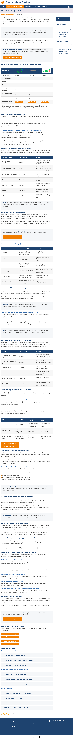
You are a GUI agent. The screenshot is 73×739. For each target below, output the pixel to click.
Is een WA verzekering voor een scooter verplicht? (18, 660)
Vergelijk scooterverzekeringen (12, 237)
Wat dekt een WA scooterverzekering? (15, 665)
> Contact (3, 728)
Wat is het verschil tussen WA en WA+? (15, 703)
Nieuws (39, 6)
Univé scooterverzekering (65, 29)
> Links (2, 730)
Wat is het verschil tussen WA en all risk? (16, 708)
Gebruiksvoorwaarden (44, 737)
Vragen (34, 6)
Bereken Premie (19, 101)
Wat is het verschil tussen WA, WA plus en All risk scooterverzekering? (65, 45)
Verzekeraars (27, 6)
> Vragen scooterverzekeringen (8, 723)
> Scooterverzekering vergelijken (32, 723)
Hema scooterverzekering (65, 38)
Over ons (44, 6)
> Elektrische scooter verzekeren (32, 728)
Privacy (50, 737)
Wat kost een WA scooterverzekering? (15, 674)
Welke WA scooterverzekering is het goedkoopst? (18, 679)
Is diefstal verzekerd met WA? (13, 698)
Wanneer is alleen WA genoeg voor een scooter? (18, 693)
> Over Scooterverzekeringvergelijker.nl (10, 726)
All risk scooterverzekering (10, 446)
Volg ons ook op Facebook (58, 720)
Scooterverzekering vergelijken (15, 6)
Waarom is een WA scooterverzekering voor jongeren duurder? (22, 684)
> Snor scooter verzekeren (31, 726)
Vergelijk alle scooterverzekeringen (62, 19)
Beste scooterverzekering (10, 641)
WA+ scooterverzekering (10, 443)
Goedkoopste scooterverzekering (10, 644)
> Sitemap (3, 732)
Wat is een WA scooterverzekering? (14, 655)
